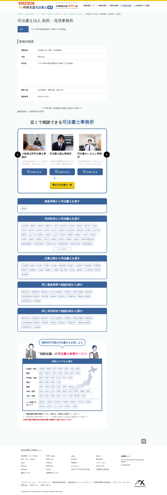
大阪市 (49, 402)
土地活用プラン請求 (142, 5)
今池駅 (40, 270)
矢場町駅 (32, 270)
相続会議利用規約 (59, 482)
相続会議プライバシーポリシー (80, 482)
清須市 (48, 235)
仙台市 (49, 406)
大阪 (41, 387)
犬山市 (54, 230)
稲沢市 (39, 230)
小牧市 (94, 226)
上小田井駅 (89, 270)
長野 (52, 378)
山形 (72, 369)
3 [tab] (60, 178)
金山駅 (39, 265)
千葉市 (74, 406)
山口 (52, 391)
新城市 (69, 239)
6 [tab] (70, 178)
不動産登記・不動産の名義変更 (79, 296)
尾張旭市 (80, 230)
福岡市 (73, 402)
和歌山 (71, 387)
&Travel (32, 459)
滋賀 (64, 387)
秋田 (60, 369)
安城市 (79, 226)
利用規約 (57, 108)
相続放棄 (35, 292)
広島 (41, 391)
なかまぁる (75, 466)
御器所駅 (62, 265)
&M (22, 459)
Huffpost (49, 463)
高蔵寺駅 (25, 274)
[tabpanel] (34, 154)
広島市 (41, 406)
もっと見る (61, 249)
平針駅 (72, 270)
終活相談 (37, 301)
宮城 (66, 369)
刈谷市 (72, 226)
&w (26, 459)
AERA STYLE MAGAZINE (80, 469)
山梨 (47, 378)
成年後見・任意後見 (49, 296)
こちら (73, 417)
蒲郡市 (39, 239)
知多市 (92, 235)
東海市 (78, 235)
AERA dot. (49, 466)
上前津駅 (79, 265)
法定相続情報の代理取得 (30, 296)
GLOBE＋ (74, 459)
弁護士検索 (102, 5)
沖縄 (83, 396)
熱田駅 (24, 270)
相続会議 (99, 459)
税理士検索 (114, 5)
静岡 (47, 382)
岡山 (47, 391)
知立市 (46, 239)
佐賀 (47, 396)
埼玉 (54, 373)
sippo (73, 456)
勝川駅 (97, 270)
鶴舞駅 (48, 270)
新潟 (41, 378)
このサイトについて (28, 482)
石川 (64, 378)
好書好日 (74, 463)
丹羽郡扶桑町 (39, 244)
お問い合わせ (45, 485)
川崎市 (67, 406)
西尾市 (31, 239)
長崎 (52, 396)
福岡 (41, 396)
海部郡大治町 (75, 244)
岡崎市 (48, 226)
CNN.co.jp (49, 459)
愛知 (41, 382)
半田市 (24, 230)
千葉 (60, 373)
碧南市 (54, 239)
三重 (58, 382)
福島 (77, 369)
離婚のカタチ (25, 473)
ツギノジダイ (101, 463)
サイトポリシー (44, 482)
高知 (88, 391)
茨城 (66, 373)
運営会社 (24, 485)
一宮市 (55, 226)
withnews (24, 469)
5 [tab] (66, 178)
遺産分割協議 (78, 292)
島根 (64, 391)
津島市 (40, 235)
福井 (70, 378)
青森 (48, 369)
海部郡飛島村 (87, 244)
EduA (23, 463)
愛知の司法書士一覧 (62, 185)
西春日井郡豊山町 (87, 239)
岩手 (54, 369)
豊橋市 (33, 226)
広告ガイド (34, 485)
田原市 (76, 239)
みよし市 (32, 235)
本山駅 (54, 265)
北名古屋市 (70, 230)
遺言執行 (62, 296)
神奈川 (47, 373)
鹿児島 (77, 396)
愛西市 (70, 235)
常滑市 (24, 239)
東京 (41, 373)
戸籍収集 (67, 292)
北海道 (41, 369)
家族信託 (89, 292)
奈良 (58, 387)
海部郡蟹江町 (63, 244)
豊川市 (31, 230)
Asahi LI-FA (100, 466)
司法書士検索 (126, 5)
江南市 (46, 230)
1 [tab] (54, 178)
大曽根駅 (97, 265)
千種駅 (46, 265)
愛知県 (24, 208)
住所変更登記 (26, 301)
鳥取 (58, 391)
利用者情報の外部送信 (102, 482)
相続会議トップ (89, 5)
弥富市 (63, 235)
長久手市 (97, 230)
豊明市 (24, 235)
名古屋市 (25, 226)
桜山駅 (70, 265)
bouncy (48, 469)
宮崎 (70, 396)
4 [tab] (63, 178)
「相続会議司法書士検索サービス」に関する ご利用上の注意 (46, 414)
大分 (64, 396)
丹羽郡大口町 (51, 244)
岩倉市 (61, 230)
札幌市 (65, 402)
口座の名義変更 (56, 292)
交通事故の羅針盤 (102, 469)
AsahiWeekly (125, 465)
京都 (52, 387)
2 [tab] (57, 178)
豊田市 (40, 226)
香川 (70, 391)
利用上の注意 (67, 108)
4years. (98, 456)
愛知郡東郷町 (26, 244)
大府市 (85, 235)
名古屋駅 (25, 265)
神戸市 (80, 402)
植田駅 (79, 270)
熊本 (58, 396)
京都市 (88, 402)
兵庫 (47, 387)
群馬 (77, 373)
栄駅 (32, 265)
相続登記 (44, 292)
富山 (58, 378)
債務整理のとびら (52, 473)
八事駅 (55, 270)
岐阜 (52, 382)
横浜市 (41, 402)
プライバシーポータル (121, 482)
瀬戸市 (87, 226)
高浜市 (61, 239)
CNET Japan (50, 456)
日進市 (88, 230)
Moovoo (24, 466)
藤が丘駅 (64, 270)
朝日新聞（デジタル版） (29, 456)
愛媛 (82, 391)
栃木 (72, 373)
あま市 (55, 235)
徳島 (76, 391)
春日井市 (64, 226)
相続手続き (26, 292)
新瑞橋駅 (88, 265)
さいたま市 (58, 406)
